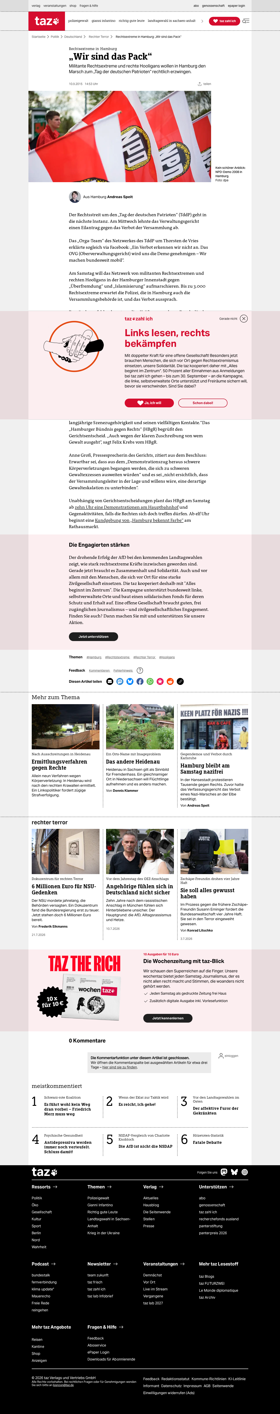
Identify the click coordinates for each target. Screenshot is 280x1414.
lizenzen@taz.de (63, 1385)
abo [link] (196, 6)
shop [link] (73, 6)
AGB (207, 1386)
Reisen (37, 1339)
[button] (245, 21)
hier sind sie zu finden (119, 1067)
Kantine (38, 1346)
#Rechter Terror (144, 657)
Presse (148, 1226)
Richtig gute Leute (103, 1212)
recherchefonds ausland (219, 1219)
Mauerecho (41, 1296)
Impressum (193, 1386)
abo (202, 1198)
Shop (36, 1353)
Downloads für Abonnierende (111, 1359)
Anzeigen (39, 1360)
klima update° (43, 1289)
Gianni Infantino (100, 1205)
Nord (36, 1240)
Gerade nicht (228, 319)
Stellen (149, 1219)
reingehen (40, 1310)
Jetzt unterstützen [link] (93, 636)
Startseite (39, 36)
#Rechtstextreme (117, 657)
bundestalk (41, 1275)
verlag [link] (36, 6)
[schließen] (244, 318)
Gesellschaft (42, 1212)
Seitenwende (223, 1386)
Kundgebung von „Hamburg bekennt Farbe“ (139, 520)
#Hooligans (167, 657)
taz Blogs (206, 1276)
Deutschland (73, 36)
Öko (35, 1205)
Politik (55, 36)
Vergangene (153, 1296)
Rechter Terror (99, 36)
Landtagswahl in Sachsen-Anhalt (109, 1222)
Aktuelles (150, 1198)
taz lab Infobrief (100, 1296)
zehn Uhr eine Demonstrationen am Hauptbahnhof (126, 507)
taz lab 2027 (153, 1303)
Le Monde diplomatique (218, 1290)
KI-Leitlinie (237, 1379)
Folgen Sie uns (207, 1172)
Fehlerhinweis (123, 670)
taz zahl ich (208, 1212)
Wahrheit (39, 1247)
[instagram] (244, 1174)
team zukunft (98, 1275)
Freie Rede (40, 1303)
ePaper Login (98, 1352)
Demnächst (152, 1275)
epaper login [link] (236, 6)
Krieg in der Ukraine (104, 1233)
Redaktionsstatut (176, 1379)
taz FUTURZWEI (211, 1283)
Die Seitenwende (157, 1212)
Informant (151, 1386)
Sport (36, 1226)
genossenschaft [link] (213, 6)
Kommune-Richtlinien (210, 1379)
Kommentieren (99, 670)
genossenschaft (212, 1205)
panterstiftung (210, 1226)
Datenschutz (171, 1386)
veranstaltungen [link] (55, 6)
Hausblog (151, 1205)
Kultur (37, 1219)
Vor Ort (149, 1282)
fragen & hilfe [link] (89, 6)
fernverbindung (44, 1282)
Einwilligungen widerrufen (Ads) (168, 1393)
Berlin (36, 1233)
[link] (79, 21)
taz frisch (95, 1282)
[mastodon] (224, 1174)
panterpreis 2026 (213, 1233)
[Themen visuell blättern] (202, 21)
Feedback (96, 1338)
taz (45, 1172)
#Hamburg (94, 657)
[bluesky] (234, 1174)
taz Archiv (207, 1297)
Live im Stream (155, 1289)
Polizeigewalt (98, 1198)
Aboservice (97, 1345)
